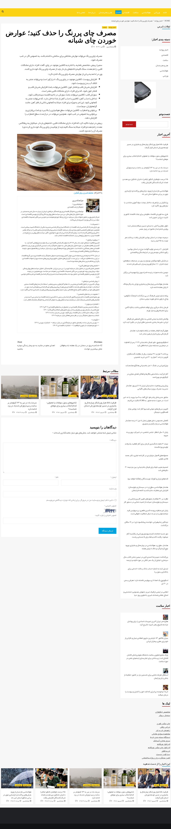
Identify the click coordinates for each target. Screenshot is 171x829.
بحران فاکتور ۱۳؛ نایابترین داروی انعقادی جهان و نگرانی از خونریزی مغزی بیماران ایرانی (146, 639)
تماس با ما (81, 12)
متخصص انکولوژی (162, 712)
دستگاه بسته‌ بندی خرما (160, 737)
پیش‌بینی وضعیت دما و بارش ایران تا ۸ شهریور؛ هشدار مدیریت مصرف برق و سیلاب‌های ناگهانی (147, 387)
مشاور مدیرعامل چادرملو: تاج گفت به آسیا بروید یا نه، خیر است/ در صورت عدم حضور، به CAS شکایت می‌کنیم (145, 399)
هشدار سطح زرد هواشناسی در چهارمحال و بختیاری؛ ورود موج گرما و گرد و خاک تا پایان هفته (146, 547)
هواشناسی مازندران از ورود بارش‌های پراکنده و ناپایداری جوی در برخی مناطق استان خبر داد (146, 192)
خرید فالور (166, 751)
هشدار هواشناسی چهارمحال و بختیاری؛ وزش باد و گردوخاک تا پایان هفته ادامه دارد (145, 285)
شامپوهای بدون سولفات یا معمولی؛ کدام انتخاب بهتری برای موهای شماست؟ (62, 405)
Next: (36, 345)
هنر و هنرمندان (105, 12)
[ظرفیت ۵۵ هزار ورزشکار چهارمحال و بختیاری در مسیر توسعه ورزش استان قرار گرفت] (99, 387)
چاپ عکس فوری (163, 723)
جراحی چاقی (165, 727)
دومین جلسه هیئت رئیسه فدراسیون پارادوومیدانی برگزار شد (145, 274)
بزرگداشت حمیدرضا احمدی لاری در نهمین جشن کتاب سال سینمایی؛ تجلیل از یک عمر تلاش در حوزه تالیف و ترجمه (145, 558)
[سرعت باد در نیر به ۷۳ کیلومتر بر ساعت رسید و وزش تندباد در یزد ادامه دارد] (20, 387)
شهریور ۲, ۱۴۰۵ (100, 412)
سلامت (135, 12)
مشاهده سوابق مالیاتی (161, 734)
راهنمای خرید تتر (163, 730)
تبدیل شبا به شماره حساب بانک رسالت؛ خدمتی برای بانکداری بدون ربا (148, 570)
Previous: (81, 345)
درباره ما (91, 12)
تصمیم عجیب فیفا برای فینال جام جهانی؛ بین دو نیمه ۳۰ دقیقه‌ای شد (146, 468)
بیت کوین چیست (163, 754)
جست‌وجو (164, 114)
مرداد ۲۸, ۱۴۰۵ (49, 800)
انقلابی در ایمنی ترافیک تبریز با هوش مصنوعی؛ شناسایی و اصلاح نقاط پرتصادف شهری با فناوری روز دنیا (145, 593)
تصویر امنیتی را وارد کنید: (105, 515)
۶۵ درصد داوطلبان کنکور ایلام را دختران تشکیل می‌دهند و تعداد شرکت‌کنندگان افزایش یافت (145, 181)
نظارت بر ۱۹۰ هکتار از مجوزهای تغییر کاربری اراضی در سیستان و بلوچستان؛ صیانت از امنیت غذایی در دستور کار (146, 500)
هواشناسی (146, 12)
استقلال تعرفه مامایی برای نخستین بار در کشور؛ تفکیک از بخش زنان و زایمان (146, 676)
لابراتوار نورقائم (163, 744)
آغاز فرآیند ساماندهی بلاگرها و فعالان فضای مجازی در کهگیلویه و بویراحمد (147, 375)
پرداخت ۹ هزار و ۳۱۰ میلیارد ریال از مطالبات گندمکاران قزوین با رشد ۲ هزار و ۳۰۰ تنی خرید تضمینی (147, 355)
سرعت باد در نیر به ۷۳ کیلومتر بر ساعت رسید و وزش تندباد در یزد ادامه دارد (22, 405)
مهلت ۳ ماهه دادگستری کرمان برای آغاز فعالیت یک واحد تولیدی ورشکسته (146, 445)
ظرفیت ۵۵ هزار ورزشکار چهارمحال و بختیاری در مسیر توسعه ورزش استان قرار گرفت (100, 405)
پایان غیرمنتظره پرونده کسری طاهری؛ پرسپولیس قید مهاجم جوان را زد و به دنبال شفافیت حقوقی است (147, 512)
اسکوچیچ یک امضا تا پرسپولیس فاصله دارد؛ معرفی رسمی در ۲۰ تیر (146, 582)
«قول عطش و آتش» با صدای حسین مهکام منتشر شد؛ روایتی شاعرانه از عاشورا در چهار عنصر (147, 227)
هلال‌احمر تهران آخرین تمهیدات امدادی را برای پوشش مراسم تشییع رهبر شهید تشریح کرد (147, 623)
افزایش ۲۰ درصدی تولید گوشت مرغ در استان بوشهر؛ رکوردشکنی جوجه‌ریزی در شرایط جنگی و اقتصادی (147, 250)
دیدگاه (112, 440)
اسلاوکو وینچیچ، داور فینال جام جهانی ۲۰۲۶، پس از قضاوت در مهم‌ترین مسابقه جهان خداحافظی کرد (146, 344)
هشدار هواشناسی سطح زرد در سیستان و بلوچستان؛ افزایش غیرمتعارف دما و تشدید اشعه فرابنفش (148, 488)
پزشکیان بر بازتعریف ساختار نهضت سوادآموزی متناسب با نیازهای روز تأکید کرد (146, 204)
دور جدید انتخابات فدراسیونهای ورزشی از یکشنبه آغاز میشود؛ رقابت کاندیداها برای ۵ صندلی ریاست (147, 535)
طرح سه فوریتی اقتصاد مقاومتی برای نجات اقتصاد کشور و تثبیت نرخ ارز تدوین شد (146, 216)
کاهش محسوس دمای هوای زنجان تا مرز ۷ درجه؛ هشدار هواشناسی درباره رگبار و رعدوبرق (146, 422)
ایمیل (113, 477)
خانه (165, 12)
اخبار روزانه (112, 27)
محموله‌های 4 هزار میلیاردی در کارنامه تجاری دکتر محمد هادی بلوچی (146, 457)
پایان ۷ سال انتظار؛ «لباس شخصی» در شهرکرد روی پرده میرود (147, 433)
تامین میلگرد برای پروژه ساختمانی (156, 758)
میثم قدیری (110, 46)
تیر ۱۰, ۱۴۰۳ (99, 46)
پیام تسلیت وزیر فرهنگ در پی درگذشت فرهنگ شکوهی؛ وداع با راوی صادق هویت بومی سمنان (146, 297)
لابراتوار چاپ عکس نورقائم (159, 747)
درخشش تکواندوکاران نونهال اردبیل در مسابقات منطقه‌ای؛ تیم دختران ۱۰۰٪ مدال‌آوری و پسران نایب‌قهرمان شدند (145, 262)
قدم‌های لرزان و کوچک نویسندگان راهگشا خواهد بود (147, 479)
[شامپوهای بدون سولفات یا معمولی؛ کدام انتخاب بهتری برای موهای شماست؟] (60, 387)
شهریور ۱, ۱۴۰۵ (60, 412)
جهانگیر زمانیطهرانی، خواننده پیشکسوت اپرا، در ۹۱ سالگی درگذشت (146, 523)
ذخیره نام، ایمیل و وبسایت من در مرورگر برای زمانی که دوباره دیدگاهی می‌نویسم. (80, 500)
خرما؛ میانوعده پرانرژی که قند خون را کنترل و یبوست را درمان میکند (146, 693)
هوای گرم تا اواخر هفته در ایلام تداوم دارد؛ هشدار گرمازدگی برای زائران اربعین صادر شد (149, 332)
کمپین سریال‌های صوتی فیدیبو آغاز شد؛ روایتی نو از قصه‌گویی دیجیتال (148, 410)
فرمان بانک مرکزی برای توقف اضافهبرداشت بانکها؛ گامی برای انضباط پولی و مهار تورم (146, 309)
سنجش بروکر (164, 715)
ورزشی (157, 12)
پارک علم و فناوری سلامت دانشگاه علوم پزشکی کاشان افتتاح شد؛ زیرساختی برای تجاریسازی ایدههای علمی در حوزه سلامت (147, 658)
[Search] (2, 11)
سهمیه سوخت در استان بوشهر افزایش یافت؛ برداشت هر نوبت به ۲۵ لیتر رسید (146, 239)
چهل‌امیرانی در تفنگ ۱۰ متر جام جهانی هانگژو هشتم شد (146, 365)
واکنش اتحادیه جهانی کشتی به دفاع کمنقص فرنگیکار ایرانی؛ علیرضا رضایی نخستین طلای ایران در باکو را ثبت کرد (145, 320)
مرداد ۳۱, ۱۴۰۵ (20, 412)
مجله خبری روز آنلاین (83, 192)
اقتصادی (122, 12)
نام (56, 477)
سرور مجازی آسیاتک (161, 741)
